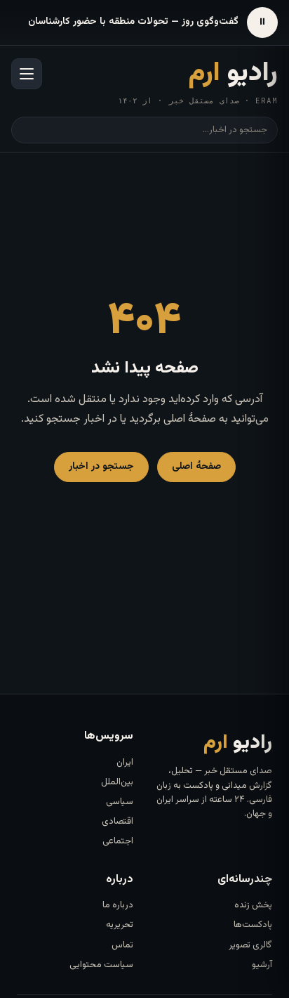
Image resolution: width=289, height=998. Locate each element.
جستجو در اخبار (101, 466)
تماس (122, 945)
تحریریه (119, 925)
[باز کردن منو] (26, 73)
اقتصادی (117, 822)
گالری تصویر (250, 945)
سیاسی (119, 802)
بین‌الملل (117, 782)
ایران (124, 763)
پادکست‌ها (253, 925)
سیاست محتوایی (101, 965)
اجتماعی (117, 841)
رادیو (233, 73)
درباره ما (117, 905)
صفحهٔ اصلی (196, 466)
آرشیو (262, 965)
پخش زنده (253, 905)
